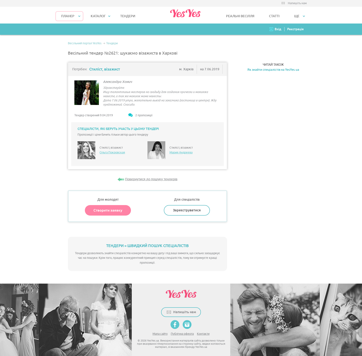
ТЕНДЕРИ (127, 16)
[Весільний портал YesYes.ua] (185, 15)
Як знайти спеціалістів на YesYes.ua (273, 70)
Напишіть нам (297, 3)
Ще (296, 16)
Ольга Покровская (112, 152)
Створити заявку (107, 210)
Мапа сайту (160, 334)
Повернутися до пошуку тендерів (151, 179)
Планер (67, 16)
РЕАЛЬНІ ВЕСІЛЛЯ (240, 16)
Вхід (278, 29)
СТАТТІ (274, 16)
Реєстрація (295, 29)
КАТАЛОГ (98, 16)
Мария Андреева (181, 152)
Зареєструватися (187, 210)
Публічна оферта (182, 334)
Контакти (203, 334)
